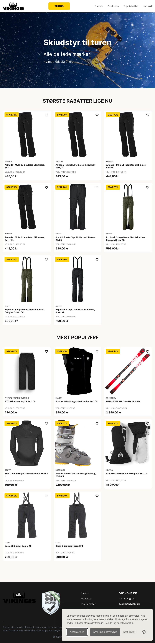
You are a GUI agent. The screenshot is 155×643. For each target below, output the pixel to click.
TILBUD (59, 6)
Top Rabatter (131, 6)
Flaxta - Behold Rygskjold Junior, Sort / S (76, 401)
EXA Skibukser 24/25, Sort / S (20, 401)
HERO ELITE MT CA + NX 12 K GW (123, 401)
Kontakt (147, 6)
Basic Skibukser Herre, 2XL (69, 546)
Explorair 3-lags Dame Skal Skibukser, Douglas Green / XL (24, 311)
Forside (98, 6)
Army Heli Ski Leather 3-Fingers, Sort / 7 (126, 473)
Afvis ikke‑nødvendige (105, 632)
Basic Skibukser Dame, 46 (18, 546)
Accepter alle (77, 632)
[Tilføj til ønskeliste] (46, 115)
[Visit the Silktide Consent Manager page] (144, 632)
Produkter (113, 6)
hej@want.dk (132, 603)
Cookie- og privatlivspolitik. (118, 623)
